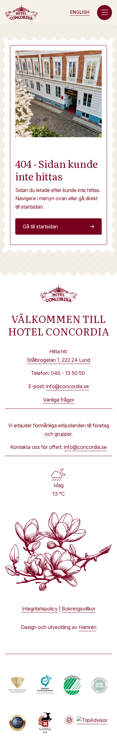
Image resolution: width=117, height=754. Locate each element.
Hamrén (87, 627)
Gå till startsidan (40, 226)
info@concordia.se (67, 386)
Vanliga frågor (58, 400)
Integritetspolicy (40, 609)
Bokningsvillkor (78, 609)
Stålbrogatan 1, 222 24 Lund (58, 360)
